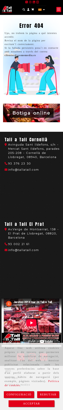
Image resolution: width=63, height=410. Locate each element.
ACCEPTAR (31, 403)
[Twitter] (26, 2)
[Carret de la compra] (32, 9)
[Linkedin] (34, 2)
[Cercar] (24, 9)
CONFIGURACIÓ (19, 394)
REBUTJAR (48, 394)
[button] (28, 9)
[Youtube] (37, 2)
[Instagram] (30, 2)
